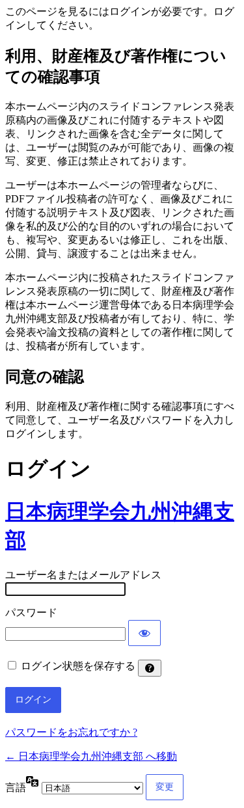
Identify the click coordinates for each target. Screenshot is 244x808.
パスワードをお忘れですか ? (71, 732)
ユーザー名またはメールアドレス (83, 574)
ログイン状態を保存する (78, 665)
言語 (15, 787)
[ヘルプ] (149, 668)
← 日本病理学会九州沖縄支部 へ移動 (91, 756)
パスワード (31, 612)
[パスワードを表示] (144, 633)
